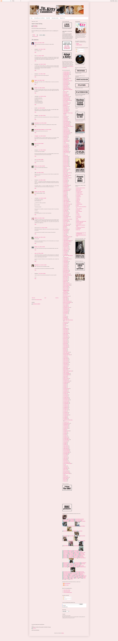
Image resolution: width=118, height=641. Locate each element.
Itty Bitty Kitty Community (67, 236)
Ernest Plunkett (65, 181)
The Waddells (65, 442)
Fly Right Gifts (78, 202)
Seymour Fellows (65, 358)
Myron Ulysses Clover (66, 296)
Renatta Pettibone (65, 337)
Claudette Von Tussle (66, 130)
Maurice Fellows (65, 277)
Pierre (64, 324)
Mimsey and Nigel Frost (66, 285)
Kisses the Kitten (65, 245)
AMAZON (77, 43)
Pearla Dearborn (65, 313)
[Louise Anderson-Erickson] (81, 566)
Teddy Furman (65, 377)
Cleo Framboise (65, 135)
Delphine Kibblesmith (66, 151)
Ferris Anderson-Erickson (66, 189)
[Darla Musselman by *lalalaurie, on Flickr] (71, 562)
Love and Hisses (78, 217)
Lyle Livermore (65, 267)
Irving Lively (65, 235)
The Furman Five (65, 401)
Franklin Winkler (65, 200)
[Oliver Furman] (71, 574)
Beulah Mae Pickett (66, 104)
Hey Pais (77, 205)
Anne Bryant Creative (79, 191)
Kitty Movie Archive (55, 18)
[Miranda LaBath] (76, 552)
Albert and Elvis (78, 190)
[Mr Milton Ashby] (76, 553)
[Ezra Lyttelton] (70, 565)
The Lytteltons (65, 418)
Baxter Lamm (65, 91)
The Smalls (64, 434)
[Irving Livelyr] (84, 575)
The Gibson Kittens (66, 402)
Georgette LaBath (65, 206)
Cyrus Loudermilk (65, 145)
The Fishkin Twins (65, 397)
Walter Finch (65, 469)
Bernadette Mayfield (66, 99)
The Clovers (64, 387)
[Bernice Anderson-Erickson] (74, 572)
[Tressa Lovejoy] (82, 554)
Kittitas (77, 212)
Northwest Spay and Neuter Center (81, 221)
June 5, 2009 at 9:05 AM (39, 159)
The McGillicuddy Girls (66, 423)
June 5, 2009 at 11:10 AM (39, 172)
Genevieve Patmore (66, 205)
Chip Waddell (65, 127)
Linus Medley (65, 254)
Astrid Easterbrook (65, 84)
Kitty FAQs (48, 18)
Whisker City (78, 229)
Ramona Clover (65, 335)
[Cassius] (81, 550)
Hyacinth (36, 87)
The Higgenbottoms (66, 403)
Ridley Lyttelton (65, 342)
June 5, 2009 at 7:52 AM (41, 73)
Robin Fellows (65, 343)
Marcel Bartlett (65, 272)
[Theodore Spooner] (65, 565)
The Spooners (65, 435)
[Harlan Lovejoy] (70, 555)
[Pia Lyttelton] (75, 566)
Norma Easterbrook (66, 303)
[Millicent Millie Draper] (77, 563)
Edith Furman (65, 170)
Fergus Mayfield (65, 186)
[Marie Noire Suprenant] (72, 573)
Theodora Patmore (65, 447)
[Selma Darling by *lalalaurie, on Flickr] (34, 26)
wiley (64, 474)
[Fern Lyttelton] (64, 566)
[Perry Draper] (83, 563)
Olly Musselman (65, 308)
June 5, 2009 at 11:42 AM (42, 198)
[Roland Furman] (81, 574)
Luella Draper (65, 265)
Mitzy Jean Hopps (65, 287)
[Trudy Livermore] (65, 552)
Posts (77, 49)
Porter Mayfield (65, 328)
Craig (64, 142)
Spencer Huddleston (66, 368)
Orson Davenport (65, 311)
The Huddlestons (65, 406)
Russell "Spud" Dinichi (66, 352)
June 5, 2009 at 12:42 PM (43, 227)
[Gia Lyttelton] (81, 565)
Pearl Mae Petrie (65, 312)
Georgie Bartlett (65, 207)
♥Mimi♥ (36, 218)
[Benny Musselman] (77, 562)
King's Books (78, 210)
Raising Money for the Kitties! (39, 18)
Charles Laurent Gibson (66, 122)
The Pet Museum (78, 228)
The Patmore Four (65, 428)
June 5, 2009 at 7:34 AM (40, 55)
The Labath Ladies (65, 409)
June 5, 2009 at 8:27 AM (41, 115)
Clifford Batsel (65, 136)
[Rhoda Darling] (80, 555)
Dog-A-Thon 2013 (65, 160)
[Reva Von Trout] (76, 540)
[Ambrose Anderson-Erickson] (79, 571)
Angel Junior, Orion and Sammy (39, 129)
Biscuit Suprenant (65, 106)
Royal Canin (65, 348)
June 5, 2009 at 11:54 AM (40, 218)
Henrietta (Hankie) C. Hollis (67, 219)
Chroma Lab (78, 200)
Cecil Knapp (64, 117)
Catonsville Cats (78, 196)
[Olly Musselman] (65, 563)
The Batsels (65, 384)
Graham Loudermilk (66, 212)
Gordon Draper (65, 211)
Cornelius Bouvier (65, 140)
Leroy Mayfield (65, 251)
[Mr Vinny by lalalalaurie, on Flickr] (77, 526)
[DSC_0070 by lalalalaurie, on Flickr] (65, 545)
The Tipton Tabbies (65, 438)
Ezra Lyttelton (65, 184)
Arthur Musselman (66, 83)
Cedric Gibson (65, 120)
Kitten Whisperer (65, 246)
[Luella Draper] (64, 564)
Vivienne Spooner (65, 468)
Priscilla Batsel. (65, 332)
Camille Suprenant (65, 109)
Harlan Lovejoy (65, 215)
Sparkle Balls (65, 367)
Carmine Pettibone (65, 110)
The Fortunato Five (66, 398)
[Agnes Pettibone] (82, 526)
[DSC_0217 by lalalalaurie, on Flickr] (79, 519)
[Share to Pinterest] (44, 35)
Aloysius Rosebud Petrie (66, 78)
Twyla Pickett (65, 459)
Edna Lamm (65, 171)
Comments (78, 51)
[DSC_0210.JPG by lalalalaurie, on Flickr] (81, 545)
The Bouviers (65, 386)
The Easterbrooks (65, 394)
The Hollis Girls (65, 404)
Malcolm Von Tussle (66, 271)
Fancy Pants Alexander (66, 185)
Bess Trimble (65, 101)
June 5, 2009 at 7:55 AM (40, 80)
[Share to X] (42, 35)
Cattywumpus (78, 199)
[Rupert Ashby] (64, 554)
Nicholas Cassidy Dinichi (66, 301)
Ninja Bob (77, 220)
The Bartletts (65, 383)
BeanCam (64, 92)
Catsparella (77, 197)
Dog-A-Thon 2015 (65, 162)
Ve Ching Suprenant (66, 462)
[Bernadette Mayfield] (81, 540)
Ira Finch (64, 234)
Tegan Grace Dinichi (66, 378)
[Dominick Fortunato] (65, 562)
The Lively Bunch (65, 412)
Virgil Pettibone (65, 467)
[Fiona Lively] (74, 575)
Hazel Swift (65, 217)
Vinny (64, 464)
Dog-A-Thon (65, 155)
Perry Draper (65, 316)
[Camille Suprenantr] (82, 572)
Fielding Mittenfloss (66, 190)
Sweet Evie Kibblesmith (66, 374)
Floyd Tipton (65, 196)
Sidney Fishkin (65, 363)
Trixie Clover (65, 455)
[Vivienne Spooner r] (78, 564)
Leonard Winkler (65, 250)
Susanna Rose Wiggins (66, 373)
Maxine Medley (65, 280)
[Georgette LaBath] (82, 552)
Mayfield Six (65, 281)
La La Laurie (78, 215)
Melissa (36, 42)
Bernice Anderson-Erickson (67, 100)
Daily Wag (77, 201)
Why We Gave (62, 18)
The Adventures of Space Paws (80, 227)
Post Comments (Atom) (38, 299)
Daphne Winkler (65, 146)
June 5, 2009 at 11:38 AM (41, 191)
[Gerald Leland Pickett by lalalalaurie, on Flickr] (65, 520)
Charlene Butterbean (66, 121)
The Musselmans (65, 425)
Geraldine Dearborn (66, 209)
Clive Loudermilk (65, 137)
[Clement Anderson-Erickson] (73, 571)
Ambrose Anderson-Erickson (67, 80)
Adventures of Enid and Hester (80, 187)
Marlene (36, 166)
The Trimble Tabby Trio (66, 439)
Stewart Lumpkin (65, 372)
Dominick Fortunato (66, 166)
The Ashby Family (65, 382)
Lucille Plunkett (65, 262)
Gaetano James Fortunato (67, 204)
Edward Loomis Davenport (67, 172)
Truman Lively (65, 458)
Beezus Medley (65, 95)
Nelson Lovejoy (65, 298)
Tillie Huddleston (65, 453)
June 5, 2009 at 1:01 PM (42, 237)
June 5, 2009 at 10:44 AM (41, 166)
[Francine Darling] (70, 556)
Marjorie (36, 80)
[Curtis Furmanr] (64, 575)
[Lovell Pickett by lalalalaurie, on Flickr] (71, 520)
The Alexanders (65, 379)
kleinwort (36, 246)
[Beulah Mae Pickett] (65, 521)
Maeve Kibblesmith (66, 270)
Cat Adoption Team (78, 192)
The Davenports (65, 389)
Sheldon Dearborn (65, 359)
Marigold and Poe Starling (67, 275)
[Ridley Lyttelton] (70, 566)
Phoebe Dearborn (65, 322)
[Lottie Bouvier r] (76, 535)
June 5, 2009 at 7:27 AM (41, 49)
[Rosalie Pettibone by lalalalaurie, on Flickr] (65, 535)
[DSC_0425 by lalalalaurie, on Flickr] (76, 545)
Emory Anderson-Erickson (66, 177)
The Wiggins (65, 443)
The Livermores (65, 413)
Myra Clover (65, 294)
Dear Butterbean (65, 150)
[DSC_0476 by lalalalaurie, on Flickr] (71, 526)
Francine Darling (65, 199)
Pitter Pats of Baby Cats (79, 222)
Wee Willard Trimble (66, 472)
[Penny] (70, 545)
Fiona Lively (65, 192)
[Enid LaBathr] (71, 553)
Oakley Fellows (65, 306)
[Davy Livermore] (70, 552)
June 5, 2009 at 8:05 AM (41, 87)
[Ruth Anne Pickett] (82, 535)
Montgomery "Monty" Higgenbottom (66, 291)
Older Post (56, 297)
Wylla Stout (65, 479)
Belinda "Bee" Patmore (66, 96)
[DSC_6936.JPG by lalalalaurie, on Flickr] (65, 550)
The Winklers (65, 444)
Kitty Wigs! (77, 213)
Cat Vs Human (78, 195)
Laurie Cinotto (66, 585)
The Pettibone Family (66, 430)
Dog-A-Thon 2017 (65, 165)
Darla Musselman (65, 147)
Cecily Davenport (65, 118)
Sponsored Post (65, 369)
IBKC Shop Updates (66, 229)
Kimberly (36, 191)
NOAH (77, 218)
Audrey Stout (65, 85)
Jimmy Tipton (65, 239)
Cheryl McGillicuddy (66, 123)
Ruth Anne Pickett (65, 353)
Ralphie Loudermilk (66, 333)
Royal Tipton (65, 349)
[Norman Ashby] (81, 553)
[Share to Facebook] (43, 35)
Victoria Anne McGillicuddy (67, 463)
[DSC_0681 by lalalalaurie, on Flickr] (78, 520)
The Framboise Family (66, 399)
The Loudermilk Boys (66, 414)
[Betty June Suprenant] (79, 573)
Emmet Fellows (65, 176)
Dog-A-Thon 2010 (65, 156)
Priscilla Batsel (65, 330)
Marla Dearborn (65, 276)
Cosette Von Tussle (66, 141)
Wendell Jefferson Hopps (66, 473)
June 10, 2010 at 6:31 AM (41, 273)
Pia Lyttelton (65, 323)
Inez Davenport (65, 231)
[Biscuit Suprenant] (65, 573)
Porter (64, 327)
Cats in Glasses (65, 116)
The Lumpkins (65, 417)
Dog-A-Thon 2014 (65, 161)
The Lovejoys (65, 416)
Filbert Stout (65, 191)
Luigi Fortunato (65, 266)
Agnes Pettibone (65, 75)
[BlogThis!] (41, 35)
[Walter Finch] (73, 564)
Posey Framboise (65, 329)
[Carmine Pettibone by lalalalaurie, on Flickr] (71, 535)
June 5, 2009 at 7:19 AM (40, 42)
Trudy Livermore (65, 457)
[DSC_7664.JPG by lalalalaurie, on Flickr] (72, 521)
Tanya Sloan (36, 237)
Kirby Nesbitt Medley (66, 244)
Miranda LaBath (65, 286)
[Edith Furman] (69, 575)
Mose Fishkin (65, 292)
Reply (35, 45)
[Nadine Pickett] (70, 550)
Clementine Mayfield (66, 133)
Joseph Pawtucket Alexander (67, 240)
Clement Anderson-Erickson (67, 132)
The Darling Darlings (66, 388)
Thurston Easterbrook (66, 449)
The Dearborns (65, 391)
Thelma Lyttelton (65, 445)
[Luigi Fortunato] (65, 557)
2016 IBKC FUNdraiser (66, 74)
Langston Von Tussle (66, 249)
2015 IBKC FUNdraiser (66, 73)
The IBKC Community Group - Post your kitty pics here (81, 233)
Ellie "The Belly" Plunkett (66, 175)
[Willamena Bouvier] (70, 540)
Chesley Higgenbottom (66, 125)
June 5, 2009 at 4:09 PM (41, 246)
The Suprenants (65, 437)
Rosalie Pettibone (65, 345)
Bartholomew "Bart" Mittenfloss (67, 89)
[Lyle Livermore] (79, 551)
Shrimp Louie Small (66, 362)
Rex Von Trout (65, 339)
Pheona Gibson (65, 318)
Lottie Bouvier (65, 257)
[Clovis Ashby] (77, 554)
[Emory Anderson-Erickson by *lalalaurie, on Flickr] (66, 571)
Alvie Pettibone (65, 79)
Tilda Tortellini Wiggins (66, 452)
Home (32, 18)
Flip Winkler (65, 195)
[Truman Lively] (79, 575)
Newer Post (33, 297)
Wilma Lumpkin (65, 478)
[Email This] (40, 35)
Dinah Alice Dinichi (66, 152)
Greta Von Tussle (65, 214)
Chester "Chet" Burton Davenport (67, 126)
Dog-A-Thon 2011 (65, 157)
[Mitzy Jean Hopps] (64, 526)
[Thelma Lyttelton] (76, 565)
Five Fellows (65, 194)
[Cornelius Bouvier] (76, 550)
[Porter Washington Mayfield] (66, 551)
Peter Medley (65, 317)
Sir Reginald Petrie (66, 364)
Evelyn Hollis (65, 182)
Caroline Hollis (65, 111)
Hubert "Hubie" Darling (66, 224)
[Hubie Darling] (64, 556)
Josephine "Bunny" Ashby (66, 241)
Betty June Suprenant (66, 102)
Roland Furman (65, 344)
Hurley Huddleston (66, 225)
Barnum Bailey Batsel (66, 88)
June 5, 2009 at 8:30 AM (47, 129)
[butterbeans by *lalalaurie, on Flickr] (34, 628)
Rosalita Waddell (65, 347)
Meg (35, 143)
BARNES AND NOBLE (79, 44)
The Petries (64, 429)
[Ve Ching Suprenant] (65, 574)
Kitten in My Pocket (79, 211)
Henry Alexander (65, 220)
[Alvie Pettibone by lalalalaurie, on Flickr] (82, 521)
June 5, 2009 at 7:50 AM (42, 64)
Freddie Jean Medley (66, 201)
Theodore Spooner (65, 448)
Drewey (64, 167)
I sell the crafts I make (66, 591)
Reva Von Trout (65, 338)
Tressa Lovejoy (65, 454)
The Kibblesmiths (65, 407)
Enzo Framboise (65, 180)
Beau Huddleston (65, 94)
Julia (35, 253)
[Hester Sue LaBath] (65, 553)
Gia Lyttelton (65, 210)
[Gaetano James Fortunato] (81, 557)
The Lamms (65, 411)
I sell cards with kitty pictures (67, 592)
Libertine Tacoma (78, 216)
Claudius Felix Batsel (66, 131)
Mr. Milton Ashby (65, 293)
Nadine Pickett (65, 297)
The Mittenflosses (65, 424)
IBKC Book (64, 226)
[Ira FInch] (69, 564)
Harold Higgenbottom (66, 216)
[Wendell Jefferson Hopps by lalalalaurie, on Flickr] (64, 519)
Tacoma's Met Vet (78, 223)
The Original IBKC (65, 427)
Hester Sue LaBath (66, 221)
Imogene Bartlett (65, 230)
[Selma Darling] (81, 556)
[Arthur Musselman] (83, 562)
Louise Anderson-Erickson (66, 258)
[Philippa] (69, 557)
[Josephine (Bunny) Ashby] (71, 554)
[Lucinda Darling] (76, 556)
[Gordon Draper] (70, 563)
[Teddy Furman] (76, 574)
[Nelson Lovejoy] (75, 555)
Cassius (64, 115)
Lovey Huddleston (65, 261)
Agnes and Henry (78, 189)
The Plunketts (65, 433)
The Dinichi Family (66, 392)
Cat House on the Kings (79, 194)
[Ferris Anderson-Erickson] (66, 572)
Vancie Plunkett (65, 460)
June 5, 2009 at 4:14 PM (39, 253)
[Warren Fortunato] (74, 557)
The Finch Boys (65, 396)
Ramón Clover (65, 334)
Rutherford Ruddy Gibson (66, 354)
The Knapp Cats (65, 408)
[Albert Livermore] (74, 551)
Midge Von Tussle (65, 282)
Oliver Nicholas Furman (66, 307)
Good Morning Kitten (79, 204)
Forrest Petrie (65, 197)
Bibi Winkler (65, 105)
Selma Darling (36, 36)
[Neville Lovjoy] (65, 555)
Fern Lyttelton (65, 187)
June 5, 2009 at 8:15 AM (42, 96)
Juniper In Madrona (79, 208)
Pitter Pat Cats (65, 325)
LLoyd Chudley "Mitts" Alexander (68, 255)
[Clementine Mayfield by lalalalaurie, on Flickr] (70, 519)
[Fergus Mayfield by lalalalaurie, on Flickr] (77, 521)
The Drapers (65, 393)
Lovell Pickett (65, 260)
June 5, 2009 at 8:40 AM (39, 143)
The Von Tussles (65, 440)
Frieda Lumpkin (65, 202)
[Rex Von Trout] (64, 540)
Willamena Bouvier (66, 477)
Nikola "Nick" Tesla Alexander (67, 302)
